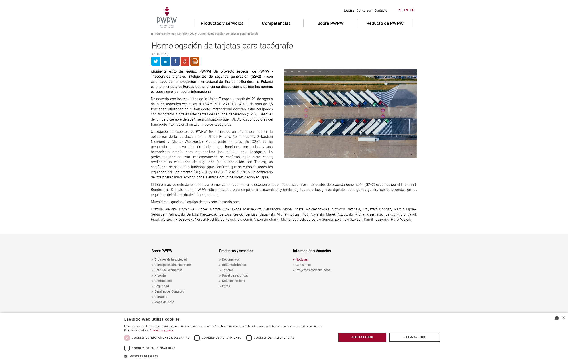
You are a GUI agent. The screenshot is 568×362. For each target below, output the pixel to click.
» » (227, 34)
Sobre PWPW (331, 23)
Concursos (364, 10)
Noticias (348, 10)
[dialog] (284, 337)
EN (406, 10)
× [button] (563, 317)
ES (412, 10)
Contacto (380, 10)
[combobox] (557, 318)
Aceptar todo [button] (362, 337)
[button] (227, 356)
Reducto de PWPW (385, 23)
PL (400, 10)
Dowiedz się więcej (162, 330)
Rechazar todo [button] (414, 337)
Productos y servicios (222, 23)
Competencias (276, 23)
